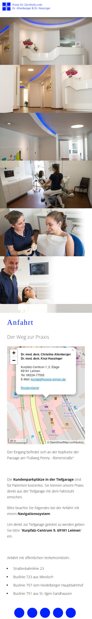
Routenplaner (30, 387)
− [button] (13, 360)
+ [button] (13, 353)
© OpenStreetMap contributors (65, 442)
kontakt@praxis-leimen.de (48, 379)
